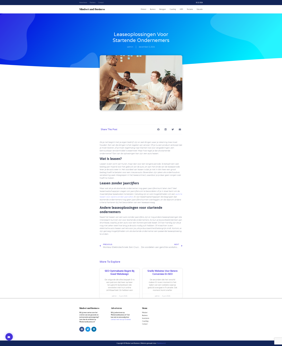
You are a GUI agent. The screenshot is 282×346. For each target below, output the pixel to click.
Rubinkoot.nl (161, 343)
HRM (181, 9)
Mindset (143, 9)
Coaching (173, 9)
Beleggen (162, 9)
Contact (101, 2)
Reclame (190, 9)
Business (153, 9)
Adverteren (83, 2)
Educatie (200, 9)
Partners (93, 2)
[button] (9, 336)
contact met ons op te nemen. (121, 319)
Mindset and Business (92, 9)
